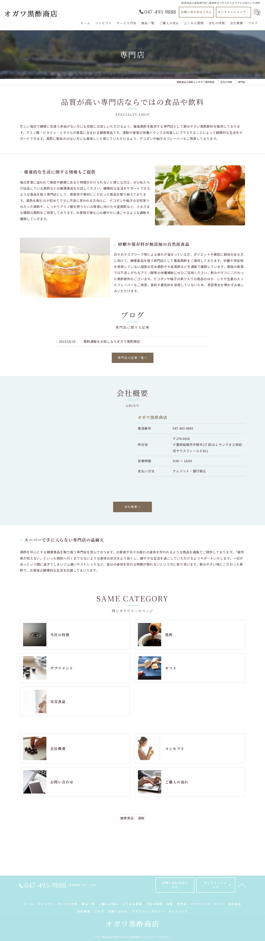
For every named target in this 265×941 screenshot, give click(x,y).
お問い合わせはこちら (196, 12)
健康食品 (127, 818)
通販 (141, 818)
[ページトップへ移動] (242, 885)
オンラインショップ (232, 12)
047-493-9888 (183, 428)
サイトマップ (178, 911)
